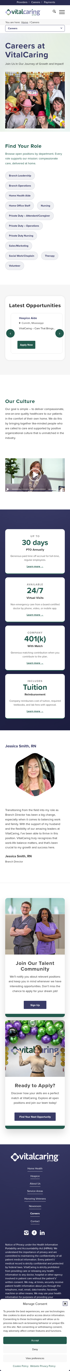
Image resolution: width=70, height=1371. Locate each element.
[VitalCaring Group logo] (23, 12)
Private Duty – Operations (24, 226)
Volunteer (14, 266)
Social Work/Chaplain (21, 256)
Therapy (50, 256)
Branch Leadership (20, 175)
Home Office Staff (19, 206)
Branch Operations (20, 186)
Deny (35, 1349)
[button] (65, 1303)
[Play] (7, 489)
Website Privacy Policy (43, 1366)
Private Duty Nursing (21, 236)
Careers (12, 28)
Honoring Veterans (35, 1198)
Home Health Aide (20, 195)
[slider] (29, 489)
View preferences (35, 1358)
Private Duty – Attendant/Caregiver (29, 216)
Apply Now (26, 345)
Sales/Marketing (18, 246)
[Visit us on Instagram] (26, 1232)
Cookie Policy (20, 1366)
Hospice (35, 1176)
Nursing (45, 206)
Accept (35, 1340)
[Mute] (62, 489)
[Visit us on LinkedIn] (42, 1232)
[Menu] (60, 11)
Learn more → (35, 566)
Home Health (35, 1168)
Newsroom (35, 1206)
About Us (35, 1183)
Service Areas (35, 1191)
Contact (35, 1221)
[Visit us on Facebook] (34, 1232)
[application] (35, 475)
